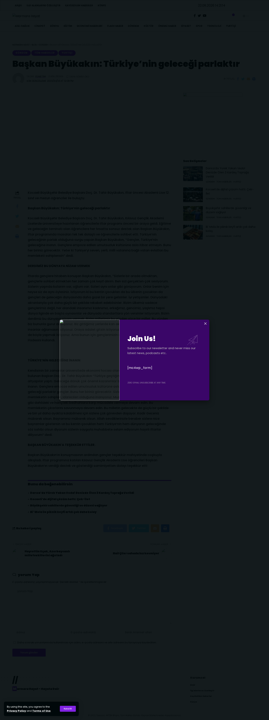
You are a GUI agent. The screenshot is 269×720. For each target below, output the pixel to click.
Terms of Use (41, 711)
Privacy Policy (16, 711)
